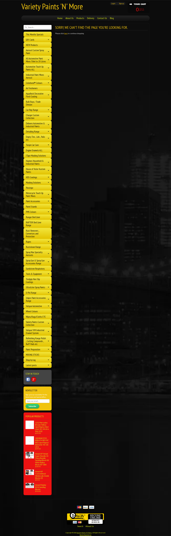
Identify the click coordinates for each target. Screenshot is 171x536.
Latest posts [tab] (31, 365)
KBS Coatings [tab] (31, 177)
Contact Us (102, 18)
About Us (69, 18)
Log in (113, 4)
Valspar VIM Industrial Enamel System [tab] (35, 332)
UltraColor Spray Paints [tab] (35, 287)
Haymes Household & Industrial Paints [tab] (35, 162)
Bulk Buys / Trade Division (33, 103)
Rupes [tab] (28, 241)
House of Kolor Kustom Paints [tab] (35, 170)
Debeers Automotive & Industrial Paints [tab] (35, 125)
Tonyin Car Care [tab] (32, 144)
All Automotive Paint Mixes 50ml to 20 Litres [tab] (36, 60)
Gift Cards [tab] (30, 39)
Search (80, 526)
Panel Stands (31, 206)
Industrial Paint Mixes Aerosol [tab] (35, 76)
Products (80, 18)
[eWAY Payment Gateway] (85, 523)
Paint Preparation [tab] (33, 349)
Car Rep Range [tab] (32, 109)
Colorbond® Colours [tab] (34, 82)
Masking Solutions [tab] (33, 182)
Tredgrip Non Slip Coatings (33, 280)
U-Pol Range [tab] (31, 292)
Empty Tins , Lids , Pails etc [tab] (35, 138)
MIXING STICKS (32, 354)
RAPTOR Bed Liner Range (33, 224)
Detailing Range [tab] (32, 131)
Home (59, 18)
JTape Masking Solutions (36, 155)
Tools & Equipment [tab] (34, 273)
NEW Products (32, 44)
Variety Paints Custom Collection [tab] (35, 323)
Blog (112, 18)
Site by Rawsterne (85, 535)
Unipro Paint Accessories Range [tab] (36, 299)
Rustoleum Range (33, 246)
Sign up (121, 4)
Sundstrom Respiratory (35, 268)
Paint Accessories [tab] (33, 201)
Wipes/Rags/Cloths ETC (36, 316)
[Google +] (33, 379)
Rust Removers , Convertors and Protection (32, 233)
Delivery (90, 18)
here (65, 33)
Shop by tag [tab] (31, 359)
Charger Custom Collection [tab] (32, 117)
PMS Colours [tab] (31, 211)
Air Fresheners (32, 88)
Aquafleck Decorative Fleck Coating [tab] (34, 95)
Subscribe (32, 406)
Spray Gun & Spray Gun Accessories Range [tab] (35, 262)
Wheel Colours (32, 311)
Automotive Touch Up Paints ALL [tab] (35, 68)
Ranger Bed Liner (33, 217)
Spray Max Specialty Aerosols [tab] (34, 254)
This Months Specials (34, 34)
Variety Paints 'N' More (52, 6)
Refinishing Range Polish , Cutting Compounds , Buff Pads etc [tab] (36, 341)
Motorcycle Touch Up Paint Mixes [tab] (34, 194)
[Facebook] (28, 379)
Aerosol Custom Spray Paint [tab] (35, 52)
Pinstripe (29, 187)
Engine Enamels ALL (34, 150)
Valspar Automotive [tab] (34, 306)
